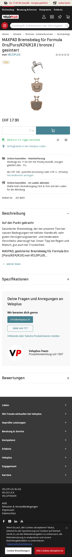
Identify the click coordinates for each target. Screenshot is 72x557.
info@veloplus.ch (20, 319)
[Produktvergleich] (52, 17)
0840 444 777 (20, 328)
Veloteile (17, 34)
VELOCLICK (8, 492)
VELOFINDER (9, 495)
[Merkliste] (60, 17)
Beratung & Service (27, 9)
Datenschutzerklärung (19, 543)
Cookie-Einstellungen (18, 550)
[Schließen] (66, 528)
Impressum (8, 509)
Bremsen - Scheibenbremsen (39, 34)
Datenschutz (9, 513)
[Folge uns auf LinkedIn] (15, 521)
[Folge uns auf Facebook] (3, 521)
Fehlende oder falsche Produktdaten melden (34, 336)
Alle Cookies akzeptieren (49, 550)
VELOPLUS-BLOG (11, 489)
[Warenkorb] (68, 17)
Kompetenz (45, 9)
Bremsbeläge (63, 34)
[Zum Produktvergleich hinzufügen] (66, 140)
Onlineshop (8, 9)
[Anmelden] (44, 17)
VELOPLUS (14, 54)
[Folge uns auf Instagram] (9, 521)
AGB (4, 503)
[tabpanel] (36, 86)
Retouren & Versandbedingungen (20, 506)
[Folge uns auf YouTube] (21, 521)
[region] (36, 540)
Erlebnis (58, 9)
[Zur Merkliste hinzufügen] (58, 140)
